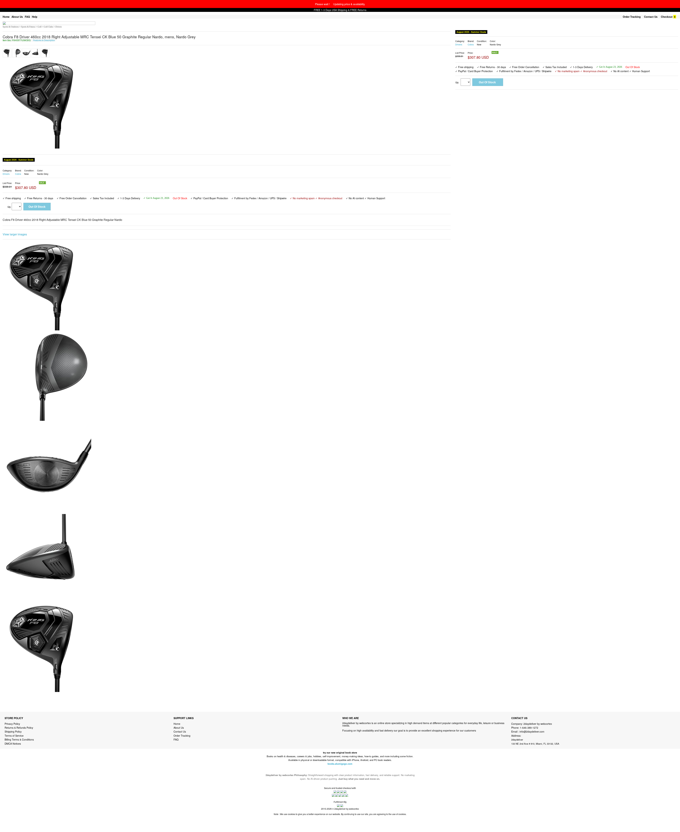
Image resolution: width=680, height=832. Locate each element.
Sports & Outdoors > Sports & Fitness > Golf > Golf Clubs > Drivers (32, 27)
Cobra (18, 173)
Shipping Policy (13, 731)
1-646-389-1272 (529, 727)
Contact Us (651, 16)
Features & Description (44, 40)
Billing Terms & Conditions (19, 739)
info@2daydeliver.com (532, 731)
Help (34, 16)
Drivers (6, 173)
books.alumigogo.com (340, 763)
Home (6, 16)
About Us (17, 16)
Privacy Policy (12, 723)
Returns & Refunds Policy (19, 727)
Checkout (667, 16)
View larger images (15, 234)
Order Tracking (632, 16)
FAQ (27, 16)
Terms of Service (14, 735)
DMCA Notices (13, 743)
